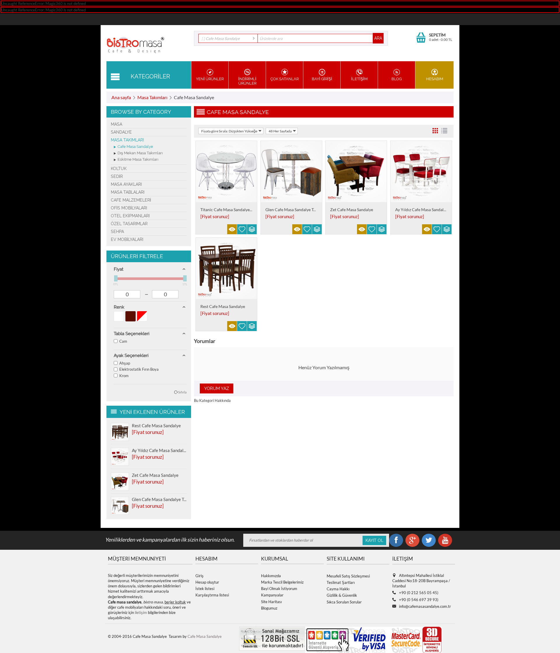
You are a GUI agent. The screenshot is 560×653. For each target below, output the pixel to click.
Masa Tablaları (127, 192)
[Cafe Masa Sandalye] (135, 44)
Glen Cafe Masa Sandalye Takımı (159, 499)
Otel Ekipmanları (130, 215)
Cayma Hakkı (338, 589)
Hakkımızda (271, 575)
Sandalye (121, 132)
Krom (124, 375)
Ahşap (124, 363)
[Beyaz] (119, 316)
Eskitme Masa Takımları (138, 159)
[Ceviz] (130, 316)
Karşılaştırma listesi (212, 595)
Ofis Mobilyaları (129, 208)
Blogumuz (269, 608)
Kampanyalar (272, 595)
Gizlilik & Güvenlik (342, 595)
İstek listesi (204, 588)
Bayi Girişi (322, 79)
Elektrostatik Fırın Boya (139, 369)
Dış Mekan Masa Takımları (140, 153)
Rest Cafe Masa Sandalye (156, 425)
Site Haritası (271, 601)
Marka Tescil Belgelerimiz (282, 582)
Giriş (199, 575)
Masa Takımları (152, 97)
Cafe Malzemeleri (131, 200)
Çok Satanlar (284, 79)
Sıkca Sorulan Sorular (344, 602)
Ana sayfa (121, 97)
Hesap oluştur (207, 582)
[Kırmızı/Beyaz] (142, 316)
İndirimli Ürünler (247, 81)
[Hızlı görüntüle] (232, 229)
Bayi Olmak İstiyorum (279, 588)
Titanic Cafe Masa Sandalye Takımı (231, 209)
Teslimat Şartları (341, 582)
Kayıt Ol (374, 540)
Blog (396, 79)
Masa (116, 124)
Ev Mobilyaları (127, 239)
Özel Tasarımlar (129, 223)
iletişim (141, 612)
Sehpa (117, 231)
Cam (123, 341)
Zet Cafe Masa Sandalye (155, 475)
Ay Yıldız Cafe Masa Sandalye (159, 450)
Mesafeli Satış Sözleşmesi (348, 576)
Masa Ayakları (126, 184)
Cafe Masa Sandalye (135, 146)
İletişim (359, 79)
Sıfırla (182, 392)
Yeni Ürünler (210, 79)
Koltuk (119, 168)
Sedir (117, 176)
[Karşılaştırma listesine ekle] (252, 229)
